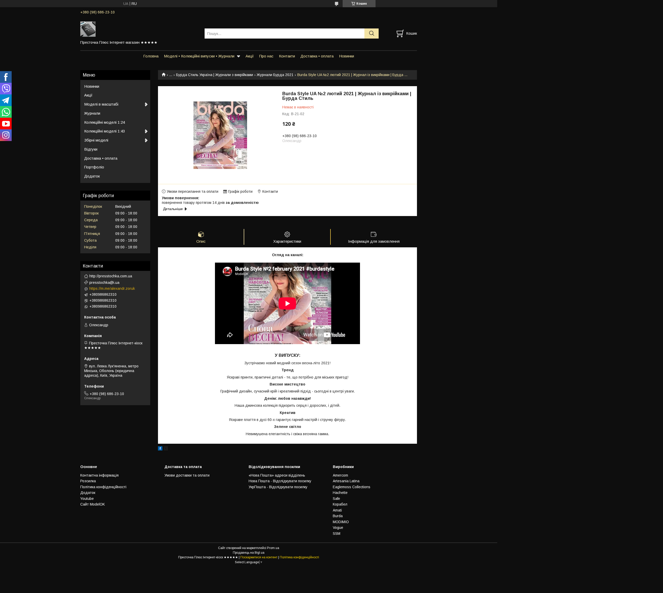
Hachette (340, 493)
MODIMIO (341, 522)
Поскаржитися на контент (258, 557)
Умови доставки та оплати (187, 475)
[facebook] (160, 449)
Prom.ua (273, 548)
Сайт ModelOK (92, 504)
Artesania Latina (346, 481)
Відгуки (90, 149)
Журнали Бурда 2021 (275, 75)
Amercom (340, 475)
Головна (150, 56)
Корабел (340, 504)
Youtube (87, 498)
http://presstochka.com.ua (110, 276)
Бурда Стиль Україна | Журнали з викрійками (214, 75)
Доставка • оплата (317, 56)
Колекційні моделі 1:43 (104, 131)
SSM (336, 533)
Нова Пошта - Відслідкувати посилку (280, 481)
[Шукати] (371, 33)
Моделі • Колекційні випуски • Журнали (199, 56)
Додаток (92, 176)
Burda (338, 516)
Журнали (92, 113)
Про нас (266, 56)
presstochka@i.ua (104, 282)
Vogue (338, 527)
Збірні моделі (96, 140)
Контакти (287, 56)
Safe (336, 498)
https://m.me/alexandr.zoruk (112, 288)
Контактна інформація (99, 475)
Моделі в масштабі (101, 104)
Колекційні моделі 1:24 (104, 122)
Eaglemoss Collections (351, 487)
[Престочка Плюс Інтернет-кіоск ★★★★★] (139, 28)
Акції (250, 56)
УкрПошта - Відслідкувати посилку (278, 487)
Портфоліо (94, 167)
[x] (166, 449)
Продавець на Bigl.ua (248, 552)
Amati (337, 510)
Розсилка (88, 481)
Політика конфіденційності (103, 487)
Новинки (346, 56)
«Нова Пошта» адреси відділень (277, 475)
